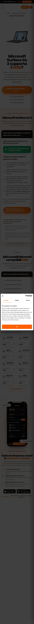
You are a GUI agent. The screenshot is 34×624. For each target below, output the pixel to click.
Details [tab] (17, 300)
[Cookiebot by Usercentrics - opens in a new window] (25, 296)
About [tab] (28, 300)
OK (17, 326)
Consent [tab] (6, 300)
